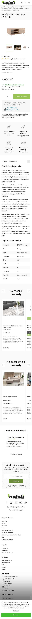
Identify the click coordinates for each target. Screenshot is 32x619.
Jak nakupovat (6, 562)
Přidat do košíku (22, 96)
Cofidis (4, 115)
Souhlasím (16, 615)
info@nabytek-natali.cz (12, 110)
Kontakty (4, 521)
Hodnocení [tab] (13, 161)
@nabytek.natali (25, 502)
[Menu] (29, 2)
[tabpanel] (16, 325)
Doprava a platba (7, 560)
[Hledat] (22, 2)
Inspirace (4, 525)
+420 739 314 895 (11, 108)
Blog (3, 528)
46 (18, 264)
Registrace (5, 550)
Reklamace (5, 565)
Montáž (4, 567)
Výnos (3, 569)
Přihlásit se (16, 481)
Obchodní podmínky (7, 532)
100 (18, 260)
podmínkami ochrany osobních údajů (16, 487)
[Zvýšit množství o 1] (11, 96)
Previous (3, 290)
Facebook (6, 502)
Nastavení (16, 610)
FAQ (3, 537)
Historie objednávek (7, 553)
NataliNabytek (11, 502)
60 (18, 267)
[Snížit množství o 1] (4, 96)
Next (29, 290)
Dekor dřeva (20, 256)
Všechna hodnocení (19, 59)
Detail (8, 348)
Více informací (20, 607)
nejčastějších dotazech (8, 117)
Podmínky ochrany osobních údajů (11, 535)
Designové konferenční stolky (22, 245)
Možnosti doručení (10, 89)
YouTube (20, 502)
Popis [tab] (5, 161)
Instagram (16, 502)
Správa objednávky (7, 539)
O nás (3, 523)
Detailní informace (7, 72)
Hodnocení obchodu (7, 530)
